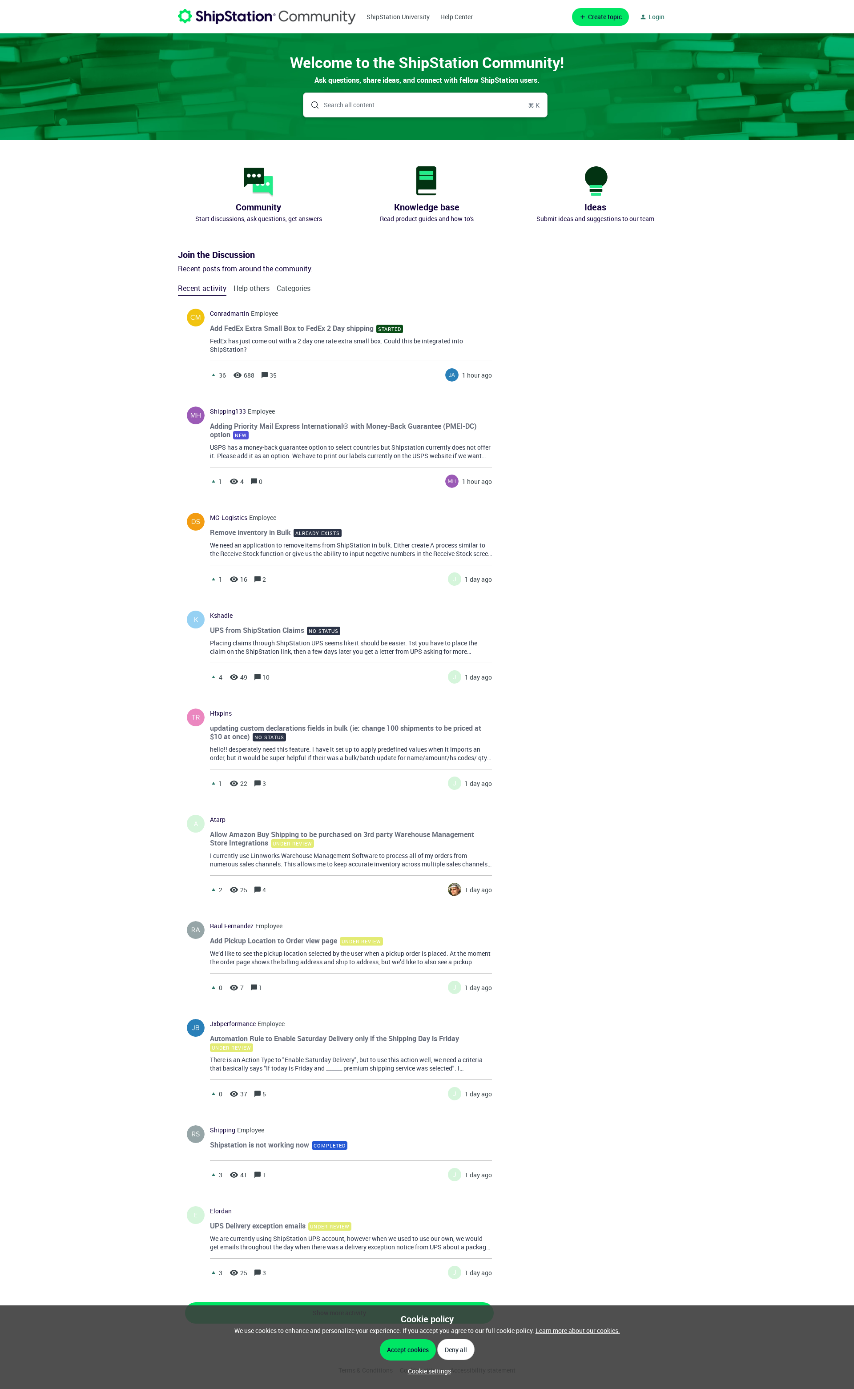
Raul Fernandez (232, 926)
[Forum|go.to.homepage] (267, 16)
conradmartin (229, 313)
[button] (427, 1371)
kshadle (221, 615)
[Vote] (213, 374)
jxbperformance (233, 1024)
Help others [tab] (252, 288)
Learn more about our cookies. (578, 1330)
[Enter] (311, 105)
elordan (221, 1211)
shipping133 (228, 411)
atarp (218, 820)
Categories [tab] (293, 288)
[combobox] (425, 105)
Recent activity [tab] (202, 288)
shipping (222, 1130)
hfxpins (221, 713)
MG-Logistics (228, 518)
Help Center (456, 16)
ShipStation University (398, 16)
